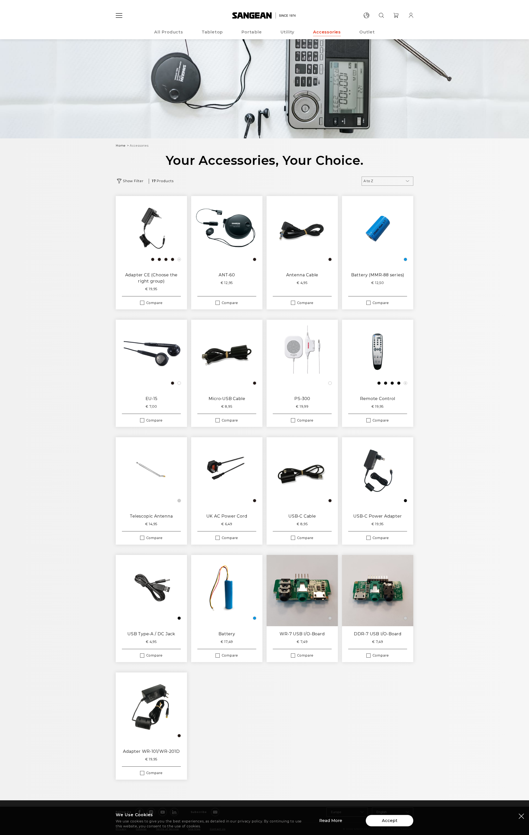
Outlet (367, 32)
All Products (168, 32)
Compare (154, 303)
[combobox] (387, 181)
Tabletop (212, 32)
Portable (251, 32)
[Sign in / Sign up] (411, 15)
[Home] (264, 15)
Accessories (327, 32)
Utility (287, 32)
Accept (389, 820)
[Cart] (396, 15)
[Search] (381, 15)
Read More (330, 820)
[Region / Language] (366, 15)
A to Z (368, 181)
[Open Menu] (119, 15)
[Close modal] (521, 816)
